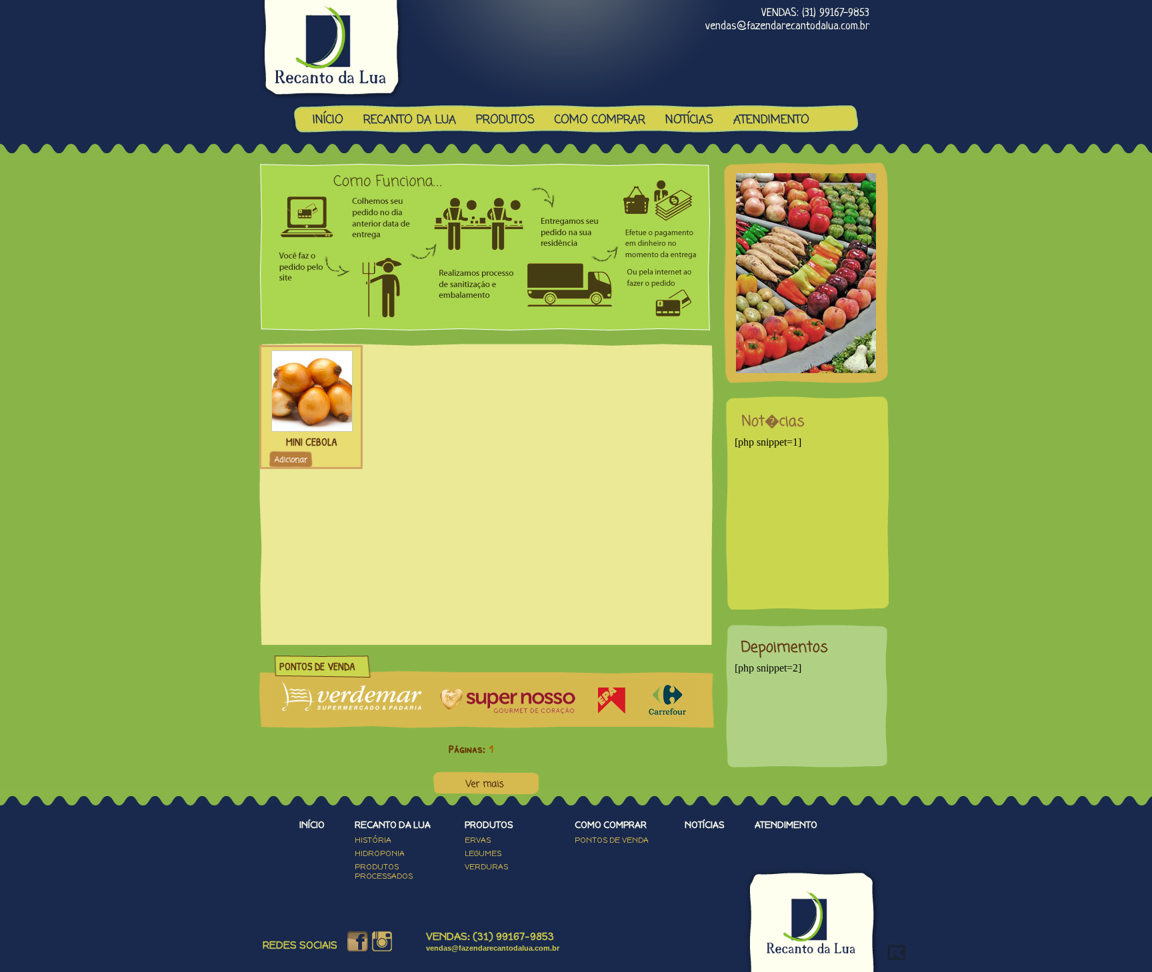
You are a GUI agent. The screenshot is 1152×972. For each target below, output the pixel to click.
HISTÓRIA (373, 840)
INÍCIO (328, 120)
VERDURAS (486, 866)
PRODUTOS (505, 120)
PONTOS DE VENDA (612, 840)
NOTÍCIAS (689, 120)
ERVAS (478, 840)
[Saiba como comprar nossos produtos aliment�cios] (485, 332)
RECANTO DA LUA (409, 120)
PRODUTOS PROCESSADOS (384, 871)
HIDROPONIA (380, 853)
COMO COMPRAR (600, 120)
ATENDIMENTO (771, 120)
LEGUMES (483, 853)
